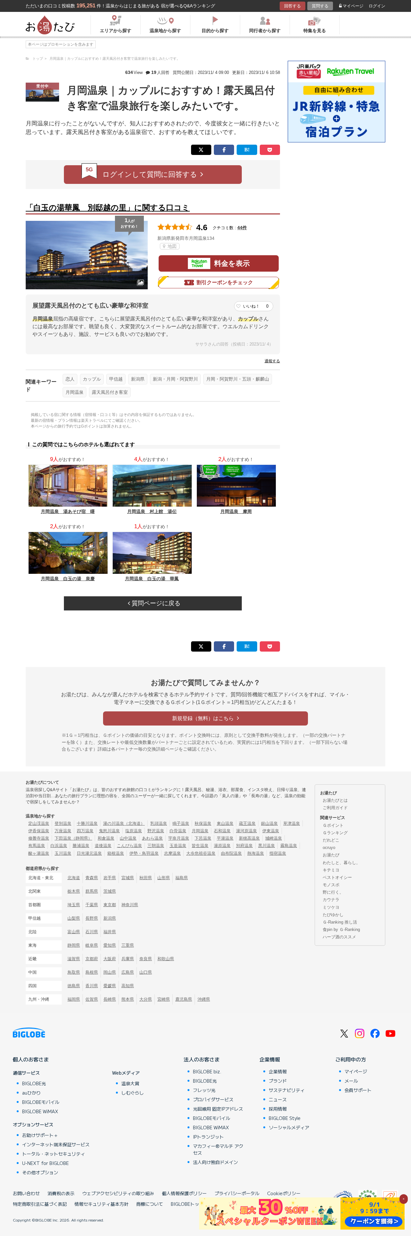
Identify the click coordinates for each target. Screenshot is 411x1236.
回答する (292, 6)
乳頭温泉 (158, 823)
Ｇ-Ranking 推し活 (340, 922)
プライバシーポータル (236, 1193)
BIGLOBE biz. (207, 1071)
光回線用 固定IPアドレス (218, 1108)
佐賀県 (91, 999)
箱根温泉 (115, 853)
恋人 (70, 379)
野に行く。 (333, 892)
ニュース (278, 1099)
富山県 (73, 931)
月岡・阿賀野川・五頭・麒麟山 (237, 379)
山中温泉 (128, 838)
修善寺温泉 (38, 838)
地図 (171, 246)
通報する (272, 361)
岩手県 (109, 877)
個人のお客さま (31, 1059)
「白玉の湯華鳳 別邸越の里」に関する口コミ (108, 207)
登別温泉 (63, 823)
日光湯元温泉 (89, 853)
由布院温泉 (231, 853)
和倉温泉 (106, 838)
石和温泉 (222, 830)
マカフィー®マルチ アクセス (218, 1149)
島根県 (91, 972)
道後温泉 (103, 845)
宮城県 (127, 877)
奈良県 (145, 958)
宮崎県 (163, 999)
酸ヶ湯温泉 (38, 853)
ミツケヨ (331, 907)
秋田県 (145, 877)
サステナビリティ (287, 1090)
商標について (149, 1204)
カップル (92, 379)
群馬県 (91, 891)
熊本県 (127, 999)
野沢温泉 (155, 830)
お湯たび (331, 855)
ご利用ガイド (335, 807)
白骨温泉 (178, 830)
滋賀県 (73, 958)
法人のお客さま (202, 1059)
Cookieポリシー (284, 1193)
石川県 (91, 931)
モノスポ (331, 884)
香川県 (91, 985)
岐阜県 (91, 945)
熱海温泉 (255, 853)
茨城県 (109, 891)
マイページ (353, 6)
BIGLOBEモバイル (40, 1102)
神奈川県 (129, 904)
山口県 (145, 972)
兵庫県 (127, 958)
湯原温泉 (222, 845)
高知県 (127, 985)
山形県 (163, 877)
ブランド (278, 1081)
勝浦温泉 (81, 845)
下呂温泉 (203, 838)
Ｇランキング (335, 832)
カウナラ (331, 899)
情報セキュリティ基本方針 (101, 1204)
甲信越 (116, 379)
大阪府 (109, 958)
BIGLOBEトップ (187, 1204)
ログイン (377, 6)
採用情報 (278, 1108)
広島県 (127, 972)
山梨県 (73, 918)
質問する (320, 6)
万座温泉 (63, 830)
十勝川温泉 (87, 823)
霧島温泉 (288, 845)
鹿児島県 (183, 999)
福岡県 (73, 999)
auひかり (31, 1092)
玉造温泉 (178, 845)
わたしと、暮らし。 (341, 862)
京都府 (91, 958)
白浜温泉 (58, 845)
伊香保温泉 (38, 830)
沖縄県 (203, 999)
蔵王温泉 (247, 823)
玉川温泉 (63, 853)
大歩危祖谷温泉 (200, 853)
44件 (242, 227)
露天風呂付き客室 (110, 392)
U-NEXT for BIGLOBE (45, 1163)
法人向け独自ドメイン (215, 1162)
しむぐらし (132, 1092)
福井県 (109, 931)
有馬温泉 (36, 845)
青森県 (91, 877)
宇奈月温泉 (178, 838)
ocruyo (329, 847)
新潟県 (137, 379)
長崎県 (109, 999)
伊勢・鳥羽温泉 (144, 853)
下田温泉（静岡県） (73, 838)
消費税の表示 (61, 1193)
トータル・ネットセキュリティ (53, 1153)
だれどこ (331, 840)
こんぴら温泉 (129, 845)
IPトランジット (208, 1136)
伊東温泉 (270, 830)
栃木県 (73, 891)
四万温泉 (85, 830)
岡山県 (109, 972)
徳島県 (73, 985)
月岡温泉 (74, 392)
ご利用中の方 (350, 1059)
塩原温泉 (133, 830)
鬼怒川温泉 (109, 830)
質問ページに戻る (155, 603)
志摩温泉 (172, 853)
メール (351, 1081)
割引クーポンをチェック (225, 282)
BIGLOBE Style (285, 1118)
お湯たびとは (335, 800)
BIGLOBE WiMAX (40, 1111)
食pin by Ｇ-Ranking (341, 929)
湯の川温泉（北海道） (124, 823)
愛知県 (109, 945)
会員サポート (358, 1090)
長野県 (91, 918)
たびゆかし (333, 914)
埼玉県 (73, 904)
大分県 (145, 999)
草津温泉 (291, 823)
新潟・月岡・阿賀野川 (175, 379)
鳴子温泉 (180, 823)
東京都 (109, 904)
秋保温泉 (203, 823)
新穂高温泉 (249, 838)
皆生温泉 (200, 845)
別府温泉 (244, 845)
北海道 (73, 877)
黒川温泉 (266, 845)
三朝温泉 (155, 845)
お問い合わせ (26, 1193)
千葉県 (91, 904)
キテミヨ (331, 870)
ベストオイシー (337, 877)
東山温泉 (225, 823)
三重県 (127, 945)
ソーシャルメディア (289, 1127)
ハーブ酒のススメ (339, 936)
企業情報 (269, 1059)
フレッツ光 (204, 1090)
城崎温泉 (273, 838)
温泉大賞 (130, 1083)
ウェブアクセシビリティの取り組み (118, 1193)
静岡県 (73, 945)
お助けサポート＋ (40, 1135)
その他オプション (40, 1172)
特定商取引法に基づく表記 (40, 1204)
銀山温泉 (269, 823)
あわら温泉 (152, 838)
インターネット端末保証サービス (56, 1144)
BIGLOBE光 (34, 1083)
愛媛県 (109, 985)
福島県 (181, 877)
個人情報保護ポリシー (184, 1193)
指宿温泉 (277, 853)
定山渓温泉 (38, 823)
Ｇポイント (333, 825)
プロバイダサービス (213, 1099)
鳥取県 (73, 972)
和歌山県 (165, 958)
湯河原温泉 (246, 830)
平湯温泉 (225, 838)
